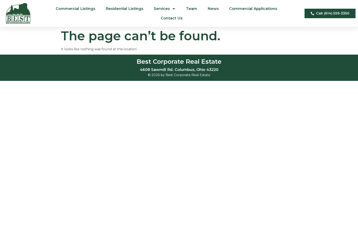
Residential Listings (124, 8)
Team (191, 8)
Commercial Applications (253, 8)
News (213, 8)
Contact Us (172, 18)
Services (162, 8)
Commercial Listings (75, 8)
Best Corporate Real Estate (179, 61)
